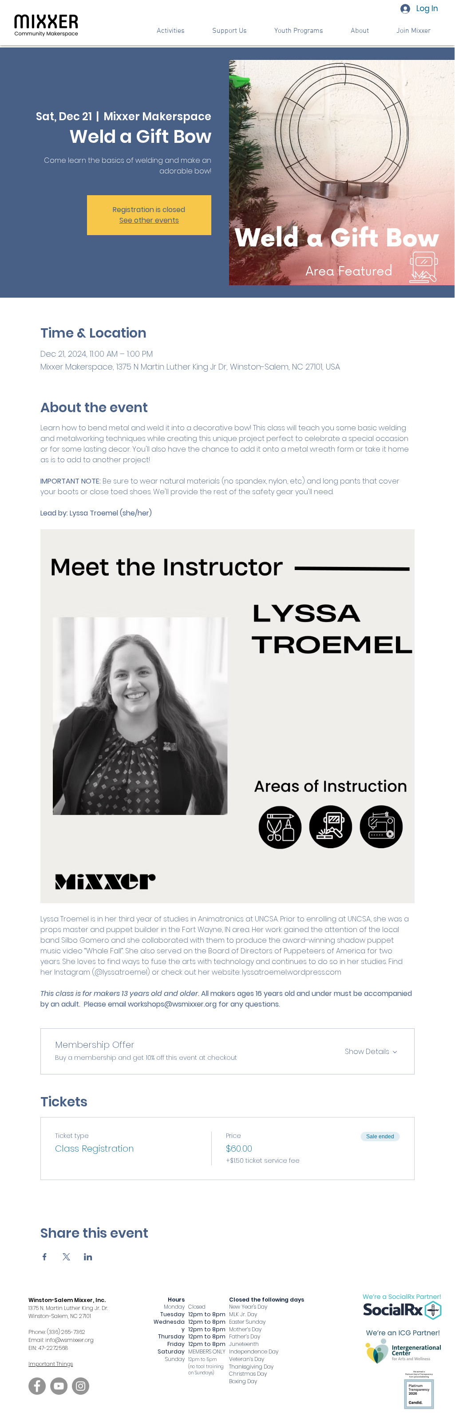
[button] (229, 31)
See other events (149, 220)
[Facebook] (37, 1386)
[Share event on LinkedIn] (88, 1256)
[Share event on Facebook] (44, 1256)
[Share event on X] (66, 1256)
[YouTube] (58, 1386)
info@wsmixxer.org (69, 1340)
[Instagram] (80, 1386)
